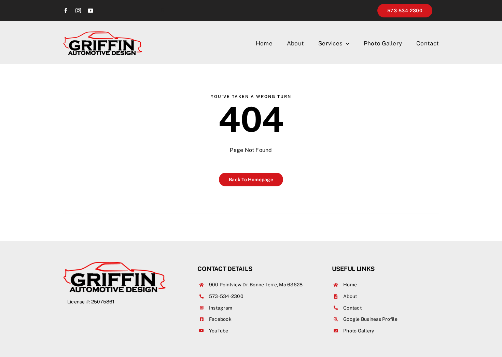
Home (350, 284)
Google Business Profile (370, 319)
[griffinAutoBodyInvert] (102, 34)
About (350, 296)
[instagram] (78, 10)
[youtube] (90, 10)
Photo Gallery (358, 330)
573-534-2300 (226, 296)
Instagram (220, 308)
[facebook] (66, 10)
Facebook (220, 319)
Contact (352, 308)
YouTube (218, 330)
